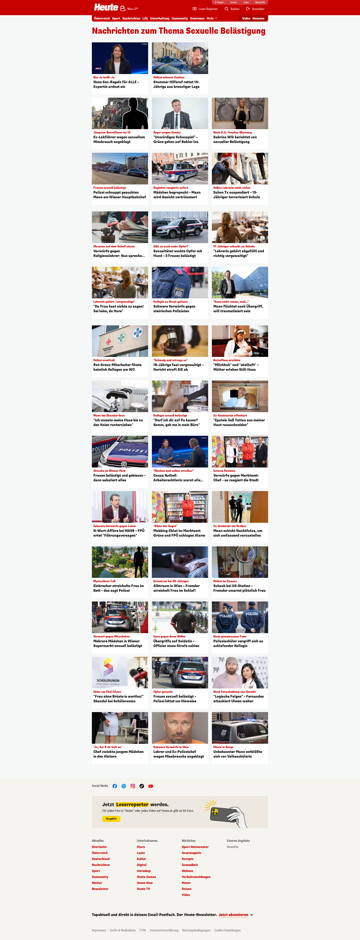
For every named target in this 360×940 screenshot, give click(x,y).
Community (180, 18)
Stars (141, 847)
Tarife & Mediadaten (123, 930)
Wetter (97, 883)
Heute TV (143, 889)
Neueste (258, 18)
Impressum (99, 930)
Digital (141, 865)
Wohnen (187, 871)
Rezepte (188, 859)
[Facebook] (114, 786)
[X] (124, 786)
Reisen (186, 889)
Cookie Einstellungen (227, 930)
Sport (116, 18)
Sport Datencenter (195, 847)
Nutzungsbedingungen (196, 930)
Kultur (141, 859)
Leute (141, 853)
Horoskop (144, 871)
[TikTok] (142, 786)
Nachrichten (101, 865)
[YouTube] (150, 786)
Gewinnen (197, 18)
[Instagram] (132, 786)
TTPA (142, 930)
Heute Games (146, 877)
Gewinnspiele (191, 853)
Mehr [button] (210, 18)
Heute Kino (145, 883)
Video (246, 18)
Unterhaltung (159, 18)
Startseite (99, 847)
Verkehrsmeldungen (196, 877)
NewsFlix (232, 847)
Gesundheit (190, 865)
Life (145, 18)
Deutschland (101, 859)
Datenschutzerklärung (164, 930)
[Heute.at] (106, 7)
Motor (186, 883)
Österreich (102, 18)
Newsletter (100, 889)
